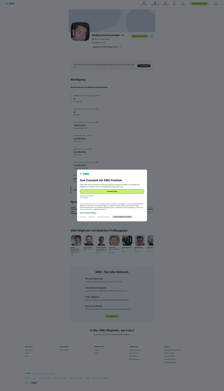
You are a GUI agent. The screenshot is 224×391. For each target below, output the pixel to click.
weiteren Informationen (86, 209)
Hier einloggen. (84, 198)
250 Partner (95, 204)
